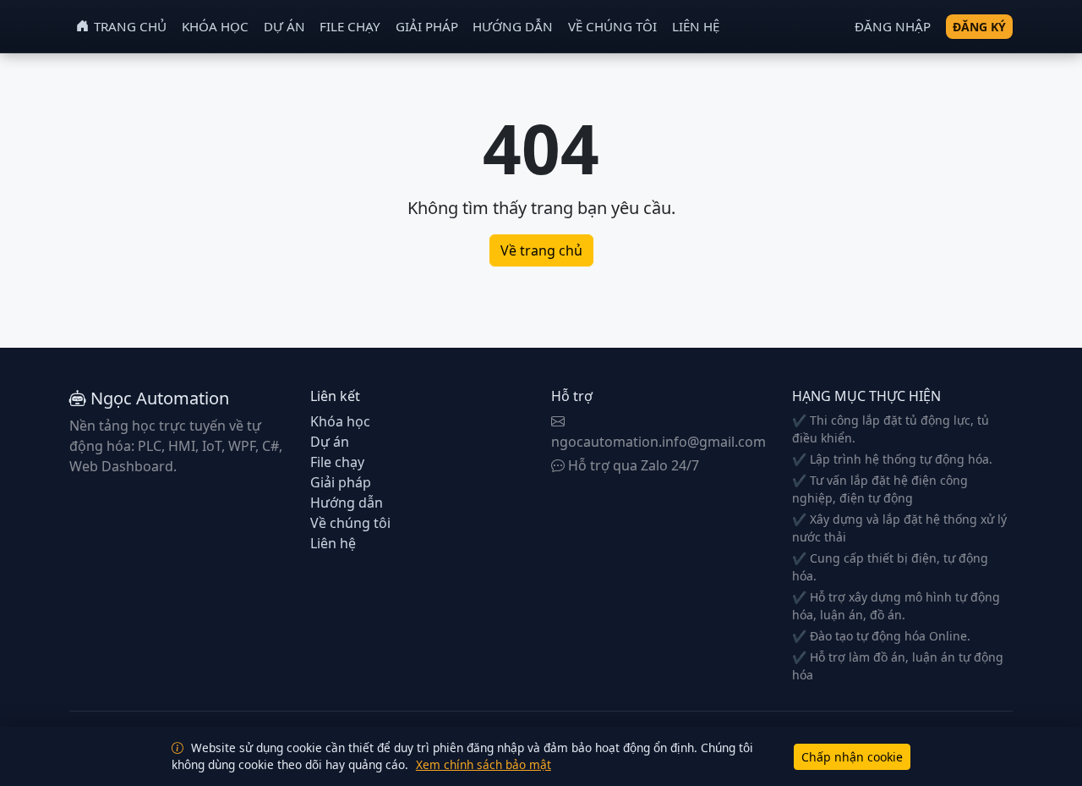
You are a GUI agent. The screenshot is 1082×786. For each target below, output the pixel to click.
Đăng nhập (893, 26)
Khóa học (215, 26)
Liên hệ (695, 26)
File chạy (350, 26)
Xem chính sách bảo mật (483, 764)
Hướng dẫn (513, 26)
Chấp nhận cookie (852, 757)
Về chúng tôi (612, 26)
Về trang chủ (541, 250)
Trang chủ (130, 26)
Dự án (284, 26)
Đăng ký (979, 27)
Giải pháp (427, 26)
